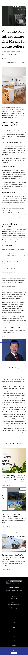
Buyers (14, 622)
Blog (14, 636)
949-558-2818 (14, 371)
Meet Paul (14, 645)
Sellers (14, 627)
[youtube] (16, 608)
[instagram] (14, 608)
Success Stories (14, 640)
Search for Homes (14, 618)
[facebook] (11, 608)
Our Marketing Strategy (14, 631)
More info (23, 650)
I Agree (14, 652)
